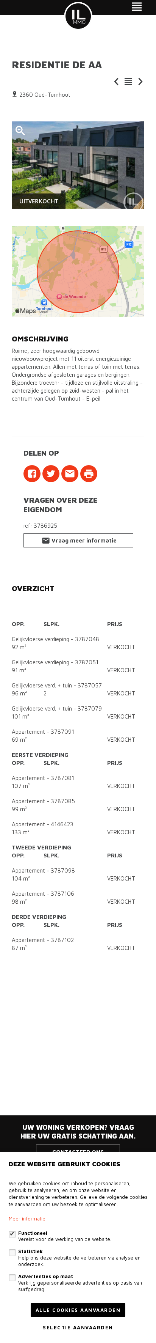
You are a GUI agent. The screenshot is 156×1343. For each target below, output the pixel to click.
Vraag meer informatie (84, 540)
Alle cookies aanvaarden (78, 1310)
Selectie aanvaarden (78, 1327)
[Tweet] (50, 473)
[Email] (69, 473)
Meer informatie (27, 1219)
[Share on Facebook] (32, 473)
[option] (78, 165)
